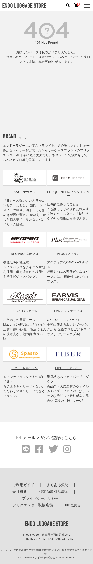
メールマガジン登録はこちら (50, 438)
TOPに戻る (73, 505)
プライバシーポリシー (40, 499)
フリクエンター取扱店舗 (32, 505)
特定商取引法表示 (54, 492)
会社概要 (19, 492)
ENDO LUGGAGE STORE (46, 524)
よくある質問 (57, 485)
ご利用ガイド (23, 485)
